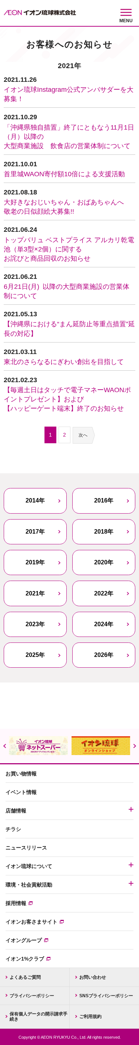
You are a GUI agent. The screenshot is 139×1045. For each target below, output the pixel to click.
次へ (83, 435)
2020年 (103, 562)
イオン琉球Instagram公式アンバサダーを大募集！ (68, 94)
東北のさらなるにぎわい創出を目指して (64, 361)
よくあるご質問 (25, 977)
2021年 (35, 593)
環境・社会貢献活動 (29, 885)
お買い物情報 (21, 774)
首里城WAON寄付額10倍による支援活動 (64, 174)
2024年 (103, 624)
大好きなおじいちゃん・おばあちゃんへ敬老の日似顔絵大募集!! (64, 206)
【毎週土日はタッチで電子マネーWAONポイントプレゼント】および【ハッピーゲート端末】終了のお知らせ (67, 399)
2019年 (35, 562)
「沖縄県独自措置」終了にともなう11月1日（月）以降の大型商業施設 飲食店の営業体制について (69, 137)
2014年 (35, 500)
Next (134, 746)
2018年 (103, 531)
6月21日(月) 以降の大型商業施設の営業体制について (66, 291)
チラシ (13, 829)
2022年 (103, 593)
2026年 (103, 655)
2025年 (35, 655)
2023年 (35, 624)
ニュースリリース (26, 848)
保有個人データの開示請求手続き (38, 1016)
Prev (4, 746)
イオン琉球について (29, 866)
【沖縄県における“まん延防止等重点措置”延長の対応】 (69, 328)
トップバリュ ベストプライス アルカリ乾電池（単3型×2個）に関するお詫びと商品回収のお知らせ (69, 249)
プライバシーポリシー (32, 995)
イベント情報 (21, 792)
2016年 (103, 500)
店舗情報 (16, 811)
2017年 (35, 531)
